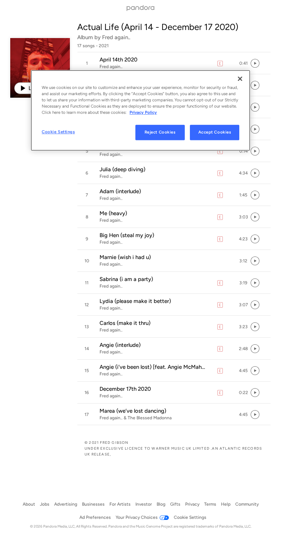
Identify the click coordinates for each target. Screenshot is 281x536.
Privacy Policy (143, 112)
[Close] (240, 79)
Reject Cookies (160, 132)
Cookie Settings (58, 131)
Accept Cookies (214, 132)
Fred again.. (116, 37)
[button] (174, 63)
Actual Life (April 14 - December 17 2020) (157, 27)
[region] (140, 110)
